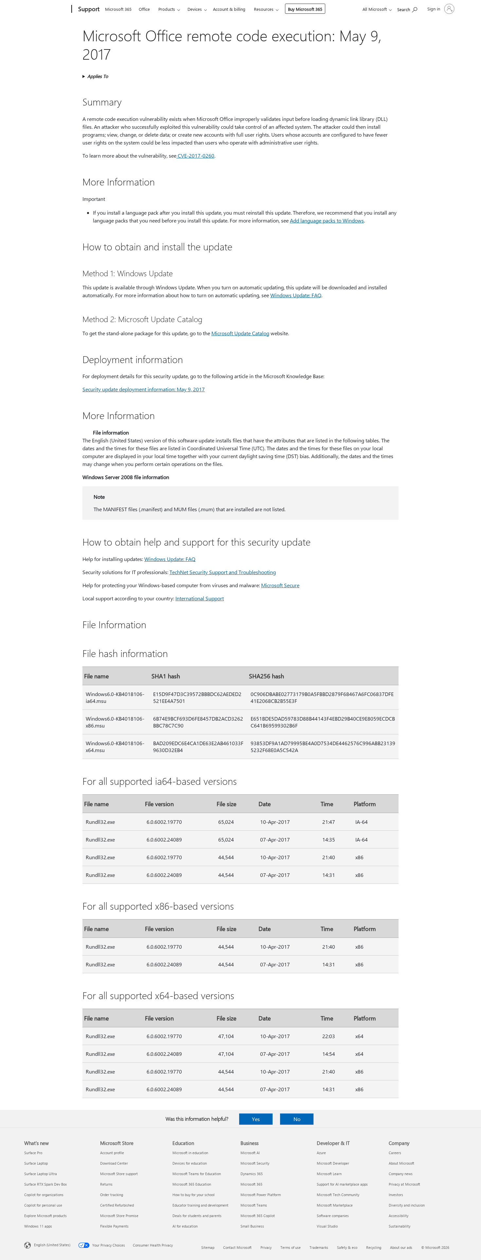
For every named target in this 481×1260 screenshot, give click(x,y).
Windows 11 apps (38, 1226)
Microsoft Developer (333, 1163)
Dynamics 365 (251, 1173)
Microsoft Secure (280, 585)
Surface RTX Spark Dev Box (45, 1184)
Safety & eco (347, 1247)
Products (166, 9)
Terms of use (290, 1247)
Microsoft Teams (253, 1205)
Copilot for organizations (43, 1194)
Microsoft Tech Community (338, 1194)
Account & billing (229, 9)
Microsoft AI (250, 1152)
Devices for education (189, 1163)
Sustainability (399, 1226)
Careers (395, 1152)
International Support (199, 598)
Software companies (333, 1215)
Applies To (97, 76)
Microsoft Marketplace (335, 1205)
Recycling (373, 1247)
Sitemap (207, 1247)
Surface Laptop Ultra (40, 1173)
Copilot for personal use (43, 1205)
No (297, 1118)
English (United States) (52, 1244)
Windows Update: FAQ (295, 295)
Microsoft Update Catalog (240, 333)
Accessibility (398, 1215)
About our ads (401, 1247)
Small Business (252, 1226)
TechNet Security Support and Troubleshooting (222, 572)
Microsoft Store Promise (119, 1215)
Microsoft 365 (118, 9)
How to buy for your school (193, 1194)
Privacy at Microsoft (404, 1184)
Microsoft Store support (119, 1173)
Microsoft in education (190, 1152)
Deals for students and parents (197, 1215)
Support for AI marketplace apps (342, 1184)
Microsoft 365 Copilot (257, 1215)
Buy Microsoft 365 (305, 9)
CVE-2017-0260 (195, 155)
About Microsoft (401, 1163)
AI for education (185, 1226)
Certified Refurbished (117, 1205)
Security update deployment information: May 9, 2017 (143, 389)
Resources (264, 9)
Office (144, 9)
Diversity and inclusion (407, 1205)
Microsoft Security (254, 1163)
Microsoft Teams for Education (196, 1173)
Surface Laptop (36, 1163)
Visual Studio (327, 1226)
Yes (256, 1118)
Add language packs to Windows (327, 220)
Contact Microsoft (237, 1247)
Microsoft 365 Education (191, 1184)
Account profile (112, 1152)
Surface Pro (33, 1152)
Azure (321, 1152)
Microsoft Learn (329, 1173)
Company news (401, 1173)
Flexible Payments (114, 1226)
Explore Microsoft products (45, 1215)
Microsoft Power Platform (260, 1194)
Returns (106, 1184)
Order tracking (111, 1194)
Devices (194, 9)
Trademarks (319, 1247)
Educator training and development (200, 1205)
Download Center (114, 1163)
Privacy (266, 1247)
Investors (396, 1194)
